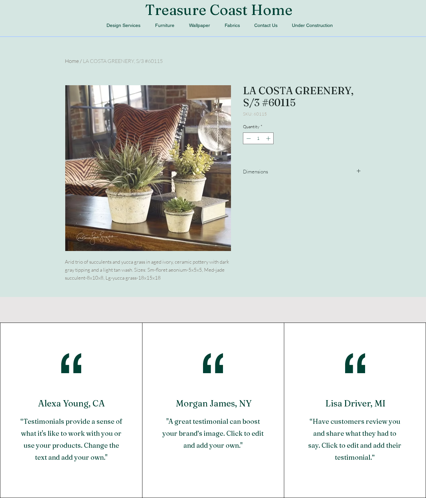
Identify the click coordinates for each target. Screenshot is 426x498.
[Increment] (269, 138)
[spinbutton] (258, 138)
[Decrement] (248, 138)
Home (72, 61)
